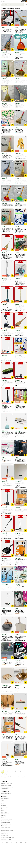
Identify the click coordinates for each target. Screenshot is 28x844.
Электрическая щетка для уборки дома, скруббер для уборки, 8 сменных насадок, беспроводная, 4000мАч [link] (7, 586)
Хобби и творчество (5, 813)
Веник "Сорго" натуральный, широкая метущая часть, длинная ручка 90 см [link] (20, 30)
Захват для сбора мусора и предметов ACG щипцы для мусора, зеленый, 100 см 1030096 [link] (7, 535)
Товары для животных (5, 822)
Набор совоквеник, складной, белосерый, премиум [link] (19, 762)
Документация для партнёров (7, 786)
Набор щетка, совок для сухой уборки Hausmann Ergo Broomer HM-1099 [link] (20, 281)
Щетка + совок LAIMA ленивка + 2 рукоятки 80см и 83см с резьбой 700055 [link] (20, 382)
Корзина (21, 842)
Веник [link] (3, 459)
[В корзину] (12, 24)
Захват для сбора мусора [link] (7, 662)
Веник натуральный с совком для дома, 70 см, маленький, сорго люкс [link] (7, 229)
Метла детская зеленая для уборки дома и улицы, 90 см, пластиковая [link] (20, 205)
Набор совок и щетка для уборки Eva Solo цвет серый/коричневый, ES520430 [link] (7, 637)
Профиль (25, 842)
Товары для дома (4, 808)
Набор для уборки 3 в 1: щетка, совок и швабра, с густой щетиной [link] (20, 663)
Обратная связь (4, 831)
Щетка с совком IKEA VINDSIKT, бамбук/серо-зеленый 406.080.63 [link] (6, 762)
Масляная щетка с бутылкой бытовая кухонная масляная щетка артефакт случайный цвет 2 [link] (20, 407)
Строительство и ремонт (6, 824)
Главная (2, 842)
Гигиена (2, 803)
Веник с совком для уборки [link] (7, 29)
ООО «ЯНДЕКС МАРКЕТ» (9, 837)
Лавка (11, 842)
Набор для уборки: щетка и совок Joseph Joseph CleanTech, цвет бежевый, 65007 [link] (20, 637)
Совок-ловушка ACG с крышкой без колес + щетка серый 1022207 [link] (7, 332)
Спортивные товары (5, 820)
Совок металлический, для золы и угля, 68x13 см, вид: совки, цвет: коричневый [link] (7, 713)
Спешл (7, 842)
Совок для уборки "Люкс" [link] (20, 54)
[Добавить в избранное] (12, 11)
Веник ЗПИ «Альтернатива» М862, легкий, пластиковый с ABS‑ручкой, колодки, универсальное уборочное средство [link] (7, 510)
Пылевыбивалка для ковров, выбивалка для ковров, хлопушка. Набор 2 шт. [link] (7, 130)
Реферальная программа (6, 793)
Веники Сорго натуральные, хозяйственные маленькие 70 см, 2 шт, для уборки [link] (20, 180)
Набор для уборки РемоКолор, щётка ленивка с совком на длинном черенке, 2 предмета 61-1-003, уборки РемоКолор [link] (7, 357)
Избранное (16, 842)
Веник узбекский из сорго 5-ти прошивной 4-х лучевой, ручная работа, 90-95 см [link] (7, 737)
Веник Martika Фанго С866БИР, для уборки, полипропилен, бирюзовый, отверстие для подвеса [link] (7, 307)
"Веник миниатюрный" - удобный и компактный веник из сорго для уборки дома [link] (7, 180)
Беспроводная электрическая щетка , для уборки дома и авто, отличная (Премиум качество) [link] (20, 229)
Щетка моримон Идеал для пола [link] (20, 357)
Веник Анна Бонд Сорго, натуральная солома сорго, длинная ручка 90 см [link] (7, 105)
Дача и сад (3, 815)
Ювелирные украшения (5, 827)
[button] (26, 5)
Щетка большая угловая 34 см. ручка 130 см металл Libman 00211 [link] (20, 255)
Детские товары (4, 825)
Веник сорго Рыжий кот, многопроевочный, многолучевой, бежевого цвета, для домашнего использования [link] (20, 332)
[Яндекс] (10, 839)
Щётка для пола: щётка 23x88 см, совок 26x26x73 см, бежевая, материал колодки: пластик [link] (7, 484)
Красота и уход (4, 812)
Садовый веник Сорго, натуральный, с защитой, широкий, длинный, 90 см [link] (20, 105)
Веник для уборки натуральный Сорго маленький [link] (19, 130)
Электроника (3, 805)
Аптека (2, 810)
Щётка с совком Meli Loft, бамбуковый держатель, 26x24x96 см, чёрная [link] (20, 460)
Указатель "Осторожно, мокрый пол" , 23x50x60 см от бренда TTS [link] (20, 156)
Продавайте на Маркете (6, 785)
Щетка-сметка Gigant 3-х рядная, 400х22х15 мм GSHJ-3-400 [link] (20, 737)
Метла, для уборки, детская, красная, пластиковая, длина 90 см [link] (7, 205)
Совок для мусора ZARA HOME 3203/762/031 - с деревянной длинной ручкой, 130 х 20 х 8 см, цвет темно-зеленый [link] (20, 484)
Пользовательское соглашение (7, 830)
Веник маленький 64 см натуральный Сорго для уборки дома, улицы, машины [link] (7, 156)
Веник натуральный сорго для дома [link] (7, 55)
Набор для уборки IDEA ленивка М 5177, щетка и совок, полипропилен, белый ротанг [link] (20, 535)
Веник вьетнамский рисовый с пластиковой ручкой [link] (20, 81)
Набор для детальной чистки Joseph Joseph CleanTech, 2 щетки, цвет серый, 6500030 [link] (20, 433)
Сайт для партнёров (5, 788)
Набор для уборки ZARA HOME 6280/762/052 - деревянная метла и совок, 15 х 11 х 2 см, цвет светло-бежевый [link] (7, 687)
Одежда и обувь (4, 807)
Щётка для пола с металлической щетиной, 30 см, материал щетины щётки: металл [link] (20, 713)
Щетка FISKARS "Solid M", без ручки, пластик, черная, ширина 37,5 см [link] (20, 560)
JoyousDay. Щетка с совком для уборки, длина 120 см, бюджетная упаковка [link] (20, 586)
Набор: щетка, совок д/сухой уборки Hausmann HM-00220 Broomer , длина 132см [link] (7, 433)
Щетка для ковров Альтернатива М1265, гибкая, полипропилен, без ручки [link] (7, 382)
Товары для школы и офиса (6, 819)
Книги (2, 817)
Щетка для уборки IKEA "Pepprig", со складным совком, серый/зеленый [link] (6, 611)
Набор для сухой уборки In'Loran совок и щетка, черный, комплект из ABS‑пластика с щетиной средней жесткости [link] (6, 560)
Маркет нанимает (4, 833)
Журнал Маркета (4, 835)
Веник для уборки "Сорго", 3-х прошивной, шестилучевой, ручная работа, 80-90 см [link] (20, 510)
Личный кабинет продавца (6, 783)
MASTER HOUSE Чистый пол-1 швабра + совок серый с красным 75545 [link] (7, 280)
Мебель (2, 800)
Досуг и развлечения (5, 798)
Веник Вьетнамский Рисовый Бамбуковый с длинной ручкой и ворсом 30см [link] (7, 81)
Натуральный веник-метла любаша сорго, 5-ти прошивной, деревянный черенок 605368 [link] (7, 255)
